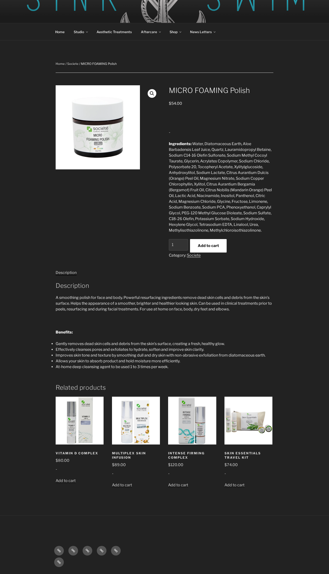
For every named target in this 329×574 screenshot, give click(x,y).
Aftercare (149, 32)
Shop (174, 32)
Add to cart (208, 245)
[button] (152, 93)
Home (60, 32)
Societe (73, 64)
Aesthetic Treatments (114, 32)
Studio (79, 32)
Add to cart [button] (66, 480)
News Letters (201, 32)
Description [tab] (66, 272)
